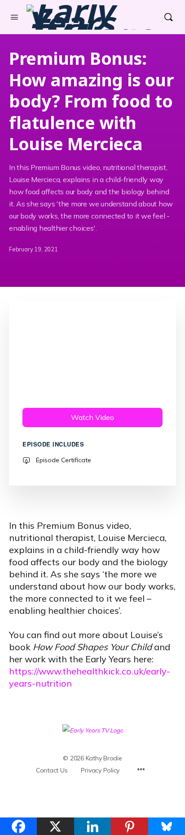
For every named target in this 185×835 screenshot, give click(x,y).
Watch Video (92, 417)
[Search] (168, 17)
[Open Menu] (14, 16)
